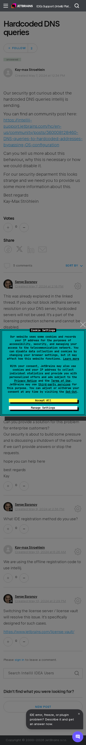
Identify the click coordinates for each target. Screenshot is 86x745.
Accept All (43, 400)
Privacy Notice (25, 381)
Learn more (71, 359)
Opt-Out (71, 392)
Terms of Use (60, 381)
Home (22, 5)
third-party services (54, 384)
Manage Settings (43, 408)
